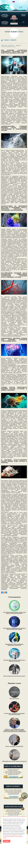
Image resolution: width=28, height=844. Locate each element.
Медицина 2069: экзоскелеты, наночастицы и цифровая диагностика (14, 661)
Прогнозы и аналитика (23, 15)
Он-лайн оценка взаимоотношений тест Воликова (4, 22)
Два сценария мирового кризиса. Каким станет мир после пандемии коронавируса (14, 613)
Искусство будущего (14, 698)
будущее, (7, 40)
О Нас (23, 22)
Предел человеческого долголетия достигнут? (14, 676)
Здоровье (18, 45)
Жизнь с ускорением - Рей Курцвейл (14, 746)
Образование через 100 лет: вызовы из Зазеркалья (14, 761)
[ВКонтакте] (2, 592)
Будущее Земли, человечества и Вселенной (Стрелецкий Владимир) (14, 714)
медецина (13, 40)
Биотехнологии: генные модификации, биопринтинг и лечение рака (14, 645)
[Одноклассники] (4, 592)
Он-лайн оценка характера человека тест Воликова (4, 15)
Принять (6, 841)
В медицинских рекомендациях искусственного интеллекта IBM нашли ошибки (14, 629)
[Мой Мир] (6, 592)
